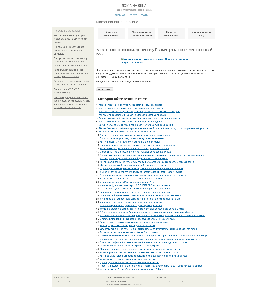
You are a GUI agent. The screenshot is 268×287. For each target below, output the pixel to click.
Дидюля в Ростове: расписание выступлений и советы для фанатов (135, 135)
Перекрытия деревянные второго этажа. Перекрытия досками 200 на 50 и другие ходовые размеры (152, 265)
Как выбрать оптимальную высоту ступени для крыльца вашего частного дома (139, 111)
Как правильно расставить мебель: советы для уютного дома (130, 121)
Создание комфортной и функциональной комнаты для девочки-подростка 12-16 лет (144, 242)
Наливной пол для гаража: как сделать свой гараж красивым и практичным (139, 145)
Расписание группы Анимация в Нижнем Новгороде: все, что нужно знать (138, 188)
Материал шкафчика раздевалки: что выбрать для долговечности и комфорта (140, 249)
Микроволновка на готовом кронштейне (141, 34)
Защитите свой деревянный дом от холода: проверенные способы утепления (140, 195)
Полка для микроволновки (171, 34)
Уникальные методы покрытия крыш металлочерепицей (129, 259)
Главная (120, 15)
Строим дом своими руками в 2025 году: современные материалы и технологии (141, 168)
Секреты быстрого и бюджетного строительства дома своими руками (135, 151)
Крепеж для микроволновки (111, 34)
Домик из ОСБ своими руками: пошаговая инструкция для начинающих (136, 124)
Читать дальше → (105, 89)
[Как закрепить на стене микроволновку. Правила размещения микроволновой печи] (156, 61)
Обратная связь (162, 278)
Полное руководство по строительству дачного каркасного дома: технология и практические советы (152, 155)
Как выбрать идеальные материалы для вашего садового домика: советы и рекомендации (147, 161)
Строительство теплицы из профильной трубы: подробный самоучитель (137, 218)
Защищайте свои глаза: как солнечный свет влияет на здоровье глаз (135, 192)
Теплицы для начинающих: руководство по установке (127, 225)
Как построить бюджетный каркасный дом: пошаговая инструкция (134, 158)
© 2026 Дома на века (61, 278)
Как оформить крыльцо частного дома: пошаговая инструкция (131, 108)
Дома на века (134, 5)
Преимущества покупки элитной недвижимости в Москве (129, 262)
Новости (133, 15)
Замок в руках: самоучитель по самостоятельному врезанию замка (134, 222)
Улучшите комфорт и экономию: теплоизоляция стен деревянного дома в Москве (142, 208)
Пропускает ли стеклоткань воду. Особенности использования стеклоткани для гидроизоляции (71, 61)
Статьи (145, 15)
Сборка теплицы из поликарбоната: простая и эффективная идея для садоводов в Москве (147, 212)
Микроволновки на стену (201, 34)
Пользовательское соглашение (123, 278)
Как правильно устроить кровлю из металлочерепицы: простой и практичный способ (143, 255)
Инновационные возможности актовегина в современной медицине (69, 50)
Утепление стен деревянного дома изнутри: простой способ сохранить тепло (140, 198)
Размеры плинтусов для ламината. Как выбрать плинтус (129, 232)
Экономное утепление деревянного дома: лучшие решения (131, 205)
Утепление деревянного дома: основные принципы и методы (132, 202)
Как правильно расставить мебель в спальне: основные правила (132, 114)
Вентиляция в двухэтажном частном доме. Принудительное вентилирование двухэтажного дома (150, 238)
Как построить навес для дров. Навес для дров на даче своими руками (70, 38)
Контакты (109, 278)
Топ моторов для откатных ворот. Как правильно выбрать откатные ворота (139, 252)
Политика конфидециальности (116, 281)
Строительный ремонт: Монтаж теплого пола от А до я (128, 181)
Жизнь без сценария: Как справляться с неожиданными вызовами (134, 148)
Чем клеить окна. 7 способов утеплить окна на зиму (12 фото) (132, 269)
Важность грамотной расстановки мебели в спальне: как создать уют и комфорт (140, 118)
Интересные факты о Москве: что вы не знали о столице (128, 131)
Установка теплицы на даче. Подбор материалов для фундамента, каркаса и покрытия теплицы (150, 228)
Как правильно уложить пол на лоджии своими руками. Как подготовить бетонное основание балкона (152, 215)
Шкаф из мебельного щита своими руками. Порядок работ (130, 245)
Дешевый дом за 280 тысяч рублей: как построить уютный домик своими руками (141, 171)
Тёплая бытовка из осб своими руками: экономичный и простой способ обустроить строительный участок (153, 128)
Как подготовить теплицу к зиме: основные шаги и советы (130, 141)
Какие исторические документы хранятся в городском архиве (130, 104)
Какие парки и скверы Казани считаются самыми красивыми (131, 178)
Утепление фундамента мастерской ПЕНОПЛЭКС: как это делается (135, 185)
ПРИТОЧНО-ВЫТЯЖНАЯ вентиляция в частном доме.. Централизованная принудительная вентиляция (154, 235)
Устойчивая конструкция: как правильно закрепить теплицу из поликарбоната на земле (71, 73)
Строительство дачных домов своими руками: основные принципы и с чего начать (143, 175)
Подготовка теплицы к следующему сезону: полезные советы (132, 138)
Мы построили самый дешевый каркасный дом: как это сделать (133, 165)
